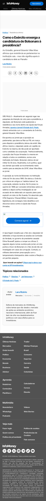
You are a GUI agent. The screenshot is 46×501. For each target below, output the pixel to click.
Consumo (28, 354)
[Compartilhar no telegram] (31, 73)
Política (5, 32)
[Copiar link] (36, 73)
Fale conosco (29, 440)
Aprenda (7, 380)
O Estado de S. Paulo (11, 280)
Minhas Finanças (31, 346)
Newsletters (36, 4)
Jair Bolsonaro (26, 277)
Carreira (27, 363)
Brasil (26, 350)
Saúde (26, 367)
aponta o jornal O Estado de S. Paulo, (24, 127)
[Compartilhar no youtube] (33, 451)
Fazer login (7, 428)
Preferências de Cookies (30, 434)
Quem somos (8, 433)
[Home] (13, 3)
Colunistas (28, 372)
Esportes (27, 359)
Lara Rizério (7, 64)
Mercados (7, 346)
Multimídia (8, 402)
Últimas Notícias (18, 9)
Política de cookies (31, 428)
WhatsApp (7, 411)
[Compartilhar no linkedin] (25, 73)
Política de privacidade (12, 437)
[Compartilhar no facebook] (15, 73)
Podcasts (6, 416)
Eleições (14, 277)
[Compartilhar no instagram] (4, 451)
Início (5, 9)
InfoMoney (8, 337)
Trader (27, 342)
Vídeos (27, 407)
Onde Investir (8, 350)
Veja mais (7, 424)
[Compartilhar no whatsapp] (10, 73)
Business (6, 367)
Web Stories (29, 411)
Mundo (5, 363)
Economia (7, 359)
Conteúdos (7, 389)
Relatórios (7, 384)
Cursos (27, 388)
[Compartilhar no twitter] (20, 73)
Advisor (6, 372)
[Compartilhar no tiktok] (28, 451)
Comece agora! (21, 221)
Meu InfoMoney (35, 9)
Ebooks (27, 392)
